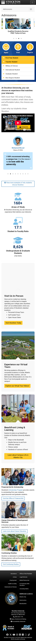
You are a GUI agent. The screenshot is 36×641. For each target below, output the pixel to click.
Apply (6, 52)
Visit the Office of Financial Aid (13, 498)
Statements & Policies (11, 587)
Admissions (7, 9)
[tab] (13, 38)
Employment (13, 580)
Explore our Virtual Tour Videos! (17, 386)
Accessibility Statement (18, 621)
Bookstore (14, 573)
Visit (18, 52)
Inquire (30, 52)
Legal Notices (23, 577)
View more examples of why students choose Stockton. (19, 184)
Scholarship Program (16, 490)
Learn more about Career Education (14, 531)
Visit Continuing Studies (11, 564)
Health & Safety (12, 583)
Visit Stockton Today (13, 323)
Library (15, 577)
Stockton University (10, 2)
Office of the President (26, 573)
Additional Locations (26, 594)
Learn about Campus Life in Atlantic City (18, 456)
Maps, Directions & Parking (18, 619)
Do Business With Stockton (24, 584)
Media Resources (24, 580)
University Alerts (24, 588)
